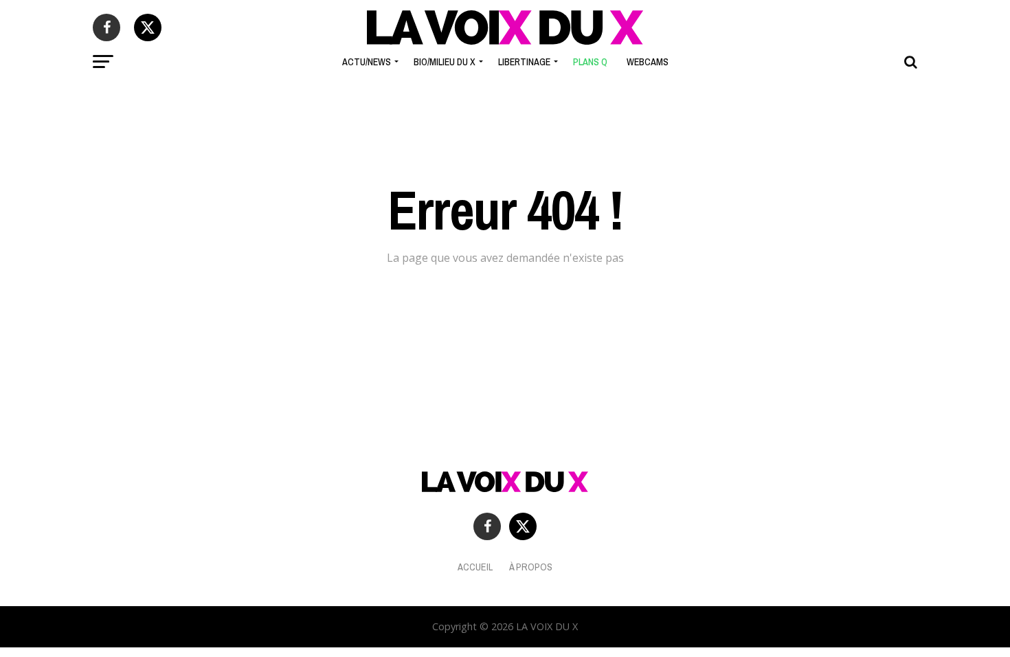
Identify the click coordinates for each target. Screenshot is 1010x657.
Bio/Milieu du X (444, 62)
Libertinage (524, 62)
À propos (530, 566)
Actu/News (366, 62)
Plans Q (590, 62)
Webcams (648, 62)
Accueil (475, 566)
